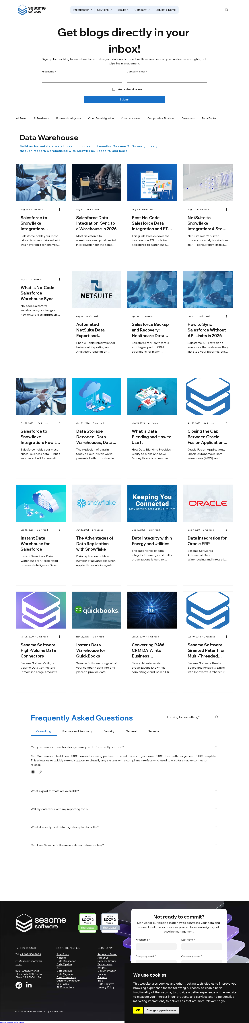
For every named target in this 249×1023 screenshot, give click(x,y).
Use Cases (63, 984)
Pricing (102, 974)
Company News (130, 118)
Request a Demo (107, 954)
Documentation (107, 970)
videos (56, 807)
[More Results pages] (128, 10)
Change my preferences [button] (161, 1010)
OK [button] (138, 1010)
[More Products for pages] (91, 10)
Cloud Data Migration (101, 118)
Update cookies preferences (12, 1022)
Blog (100, 980)
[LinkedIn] (29, 985)
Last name (188, 939)
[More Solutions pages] (111, 10)
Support (102, 967)
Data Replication (66, 961)
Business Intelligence (68, 118)
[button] (33, 772)
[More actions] (61, 209)
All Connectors (65, 987)
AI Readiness (41, 118)
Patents (102, 977)
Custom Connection (68, 980)
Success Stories (107, 961)
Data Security (106, 984)
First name (49, 71)
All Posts (21, 118)
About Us (103, 957)
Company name (191, 956)
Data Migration (65, 974)
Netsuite (62, 957)
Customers (188, 118)
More (205, 118)
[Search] (227, 10)
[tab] (44, 731)
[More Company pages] (148, 10)
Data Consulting (66, 977)
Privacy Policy (106, 987)
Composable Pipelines (160, 118)
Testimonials (105, 964)
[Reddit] (18, 985)
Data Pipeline (64, 964)
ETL (59, 967)
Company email (137, 71)
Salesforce (63, 954)
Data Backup (64, 970)
